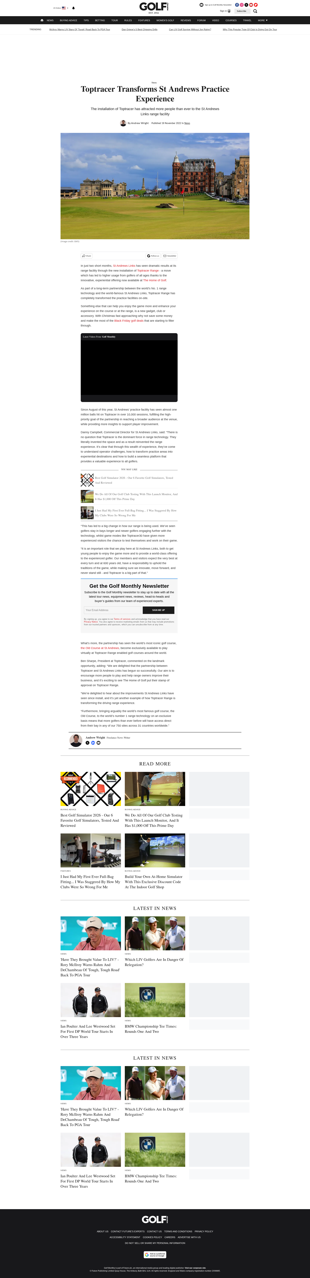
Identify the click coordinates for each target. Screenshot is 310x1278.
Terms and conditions (178, 1231)
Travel (247, 20)
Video (215, 20)
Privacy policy (204, 1231)
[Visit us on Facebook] (237, 5)
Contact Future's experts (128, 1231)
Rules (128, 20)
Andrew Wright (140, 123)
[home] (42, 20)
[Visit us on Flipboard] (256, 5)
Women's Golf (165, 20)
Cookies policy (152, 1237)
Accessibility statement (125, 1237)
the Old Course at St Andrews (100, 648)
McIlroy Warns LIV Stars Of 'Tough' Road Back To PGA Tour (79, 29)
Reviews (186, 20)
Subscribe (241, 11)
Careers (170, 1237)
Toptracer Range (148, 270)
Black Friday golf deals (129, 320)
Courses (231, 20)
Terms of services (122, 619)
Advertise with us (189, 1237)
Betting (100, 20)
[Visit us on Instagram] (242, 5)
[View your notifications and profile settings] (73, 8)
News (50, 20)
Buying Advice (68, 20)
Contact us (154, 1231)
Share (88, 256)
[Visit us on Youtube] (251, 5)
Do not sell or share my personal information (155, 1243)
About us (102, 1231)
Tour (114, 20)
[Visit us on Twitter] (246, 5)
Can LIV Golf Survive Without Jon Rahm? (190, 29)
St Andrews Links (124, 265)
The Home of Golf (154, 280)
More (261, 20)
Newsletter (171, 256)
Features (144, 20)
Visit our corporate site (195, 1268)
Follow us (155, 256)
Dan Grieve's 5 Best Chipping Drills (139, 29)
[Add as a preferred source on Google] (155, 1254)
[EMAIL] (99, 743)
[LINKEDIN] (94, 743)
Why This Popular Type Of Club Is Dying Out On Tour (250, 29)
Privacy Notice (91, 622)
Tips (86, 20)
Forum (201, 20)
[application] (129, 367)
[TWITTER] (88, 743)
